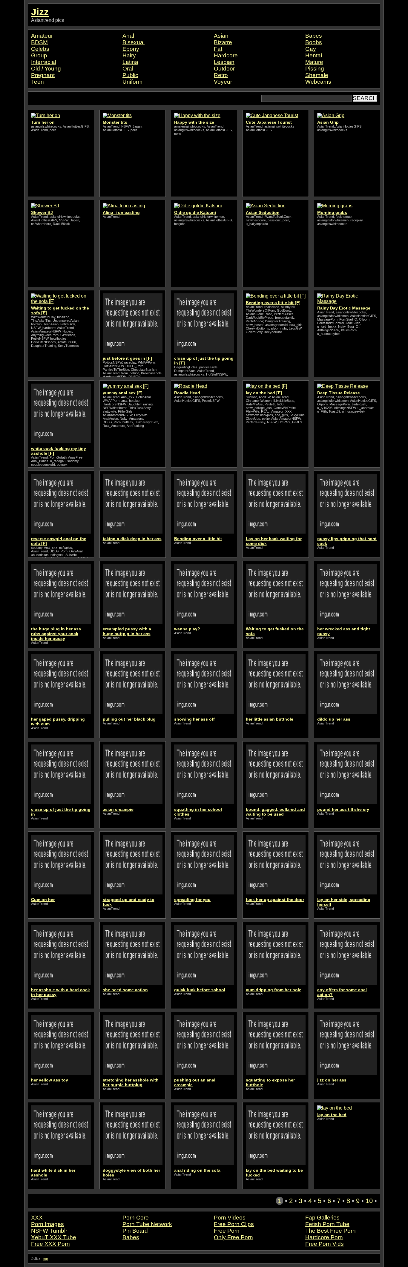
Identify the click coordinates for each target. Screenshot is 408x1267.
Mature (314, 62)
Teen (37, 82)
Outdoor (224, 68)
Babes (313, 36)
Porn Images (47, 1224)
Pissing (314, 68)
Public (130, 75)
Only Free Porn (233, 1237)
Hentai (313, 55)
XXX (37, 1217)
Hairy (129, 55)
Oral (127, 68)
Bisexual (133, 42)
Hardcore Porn (324, 1237)
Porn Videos (230, 1217)
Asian (221, 36)
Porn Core (135, 1217)
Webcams (318, 82)
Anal (128, 36)
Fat (218, 49)
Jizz (40, 12)
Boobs (313, 42)
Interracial (43, 62)
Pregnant (43, 75)
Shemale (316, 75)
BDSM (39, 42)
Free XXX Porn (50, 1244)
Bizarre (223, 42)
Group (39, 55)
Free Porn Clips (234, 1224)
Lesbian (224, 62)
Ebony (130, 49)
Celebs (40, 49)
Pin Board (135, 1231)
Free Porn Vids (324, 1244)
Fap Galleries (322, 1217)
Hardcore (226, 55)
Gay (310, 49)
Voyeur (223, 82)
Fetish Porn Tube (327, 1224)
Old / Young (46, 68)
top (45, 1258)
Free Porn (227, 1231)
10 (369, 1201)
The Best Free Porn (330, 1231)
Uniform (132, 82)
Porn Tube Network (147, 1224)
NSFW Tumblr (49, 1231)
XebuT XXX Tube (53, 1237)
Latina (130, 62)
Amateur (42, 36)
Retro (221, 75)
